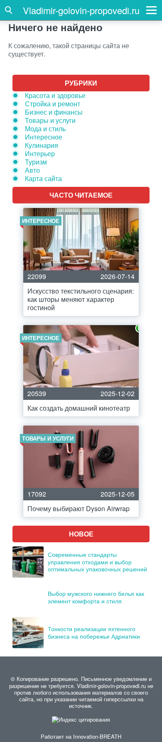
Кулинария (41, 145)
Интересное (43, 137)
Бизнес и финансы (54, 112)
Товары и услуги (50, 120)
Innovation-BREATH (97, 736)
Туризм (36, 162)
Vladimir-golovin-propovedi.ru (81, 10)
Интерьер (40, 153)
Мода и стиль (45, 128)
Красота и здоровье (55, 95)
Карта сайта (43, 178)
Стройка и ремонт (52, 103)
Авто (32, 170)
